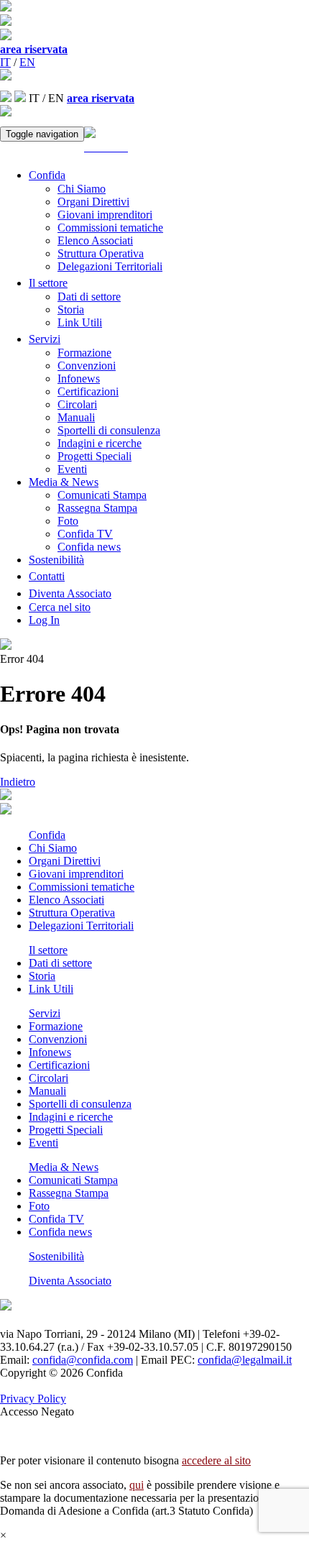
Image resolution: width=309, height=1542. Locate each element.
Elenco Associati (95, 240)
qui (136, 1485)
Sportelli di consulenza (108, 430)
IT (5, 62)
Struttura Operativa (100, 253)
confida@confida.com (82, 1360)
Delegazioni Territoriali (109, 266)
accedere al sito (216, 1460)
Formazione (84, 353)
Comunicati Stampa (102, 495)
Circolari (77, 404)
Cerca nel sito (60, 607)
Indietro (17, 782)
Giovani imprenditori (104, 214)
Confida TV (85, 534)
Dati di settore (89, 296)
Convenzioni (86, 365)
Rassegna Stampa (97, 508)
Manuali (76, 417)
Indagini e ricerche (99, 443)
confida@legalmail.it (245, 1360)
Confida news (89, 547)
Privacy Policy (33, 1398)
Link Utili (79, 322)
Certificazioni (88, 391)
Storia (70, 309)
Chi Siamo (81, 189)
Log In (44, 620)
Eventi (72, 469)
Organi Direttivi (93, 202)
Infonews (78, 378)
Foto (67, 521)
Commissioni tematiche (110, 227)
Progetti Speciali (94, 456)
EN (27, 62)
